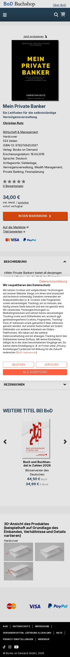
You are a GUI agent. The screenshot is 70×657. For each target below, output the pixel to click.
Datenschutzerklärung (53, 281)
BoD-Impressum (26, 352)
